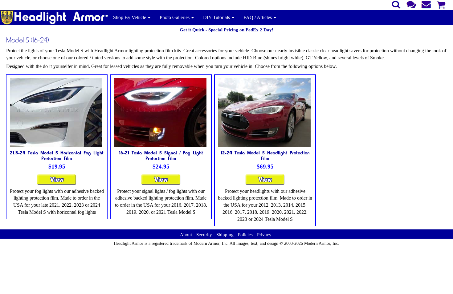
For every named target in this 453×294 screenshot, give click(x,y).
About (186, 234)
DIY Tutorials (217, 17)
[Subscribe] (426, 4)
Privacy (264, 234)
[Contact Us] (411, 4)
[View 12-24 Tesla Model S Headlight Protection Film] (265, 182)
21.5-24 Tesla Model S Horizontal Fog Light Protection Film (57, 155)
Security (204, 234)
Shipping (225, 234)
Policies (245, 234)
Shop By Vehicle (130, 17)
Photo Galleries (175, 17)
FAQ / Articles (258, 17)
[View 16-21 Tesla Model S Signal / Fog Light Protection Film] (161, 182)
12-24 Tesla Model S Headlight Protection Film (265, 155)
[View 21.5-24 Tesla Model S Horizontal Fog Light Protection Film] (56, 182)
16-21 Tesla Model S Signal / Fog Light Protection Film (161, 155)
